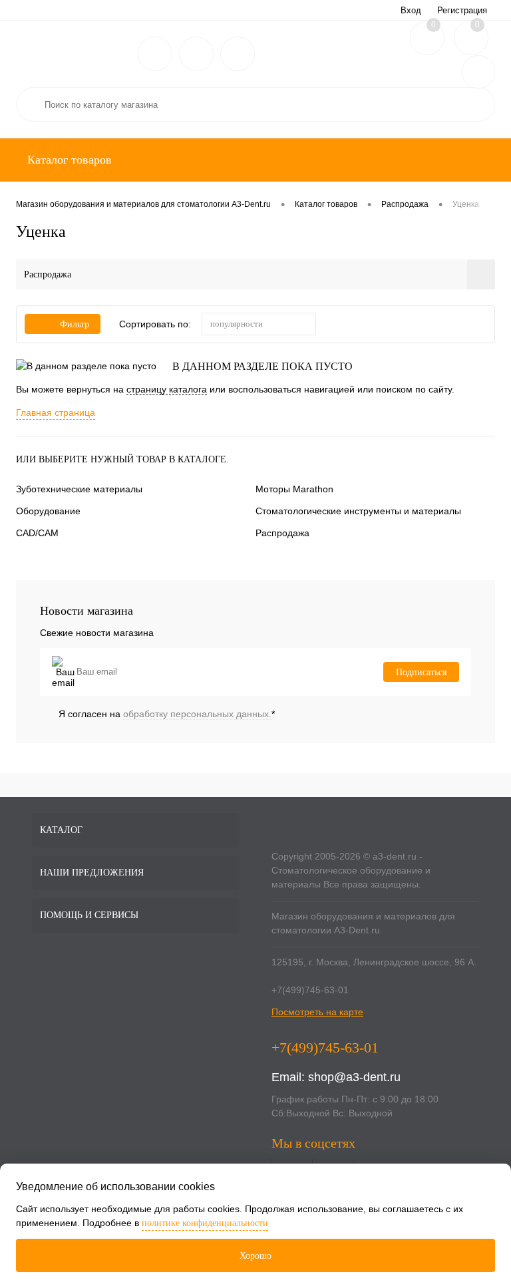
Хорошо (255, 1256)
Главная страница (55, 412)
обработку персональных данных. (197, 714)
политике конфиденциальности (205, 1223)
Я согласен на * (167, 714)
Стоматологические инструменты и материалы (358, 511)
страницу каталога (166, 389)
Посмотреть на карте (317, 1012)
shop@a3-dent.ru (354, 1077)
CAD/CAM (37, 533)
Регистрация (462, 10)
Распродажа (282, 533)
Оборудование (48, 511)
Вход (411, 10)
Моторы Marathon (294, 489)
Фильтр (74, 324)
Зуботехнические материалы (79, 489)
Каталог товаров (68, 159)
